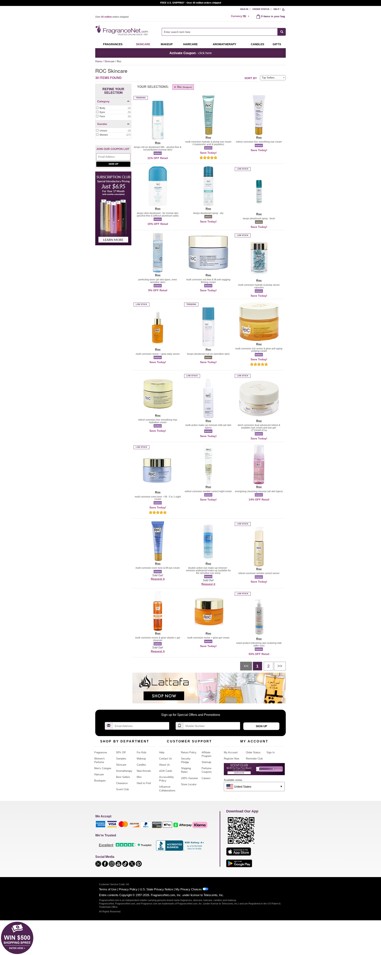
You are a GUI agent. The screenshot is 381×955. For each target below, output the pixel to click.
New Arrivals (144, 770)
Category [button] (103, 101)
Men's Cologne (102, 768)
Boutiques (100, 780)
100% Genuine (189, 778)
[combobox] (224, 32)
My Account (231, 752)
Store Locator (188, 784)
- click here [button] (190, 53)
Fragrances (112, 44)
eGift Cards (165, 770)
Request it (158, 578)
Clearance (122, 783)
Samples (121, 758)
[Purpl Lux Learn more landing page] (254, 770)
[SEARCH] (282, 32)
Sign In (244, 9)
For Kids (141, 752)
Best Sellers (123, 777)
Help (276, 9)
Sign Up (113, 164)
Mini (139, 777)
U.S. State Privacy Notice (156, 889)
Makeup (167, 44)
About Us (164, 764)
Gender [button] (102, 124)
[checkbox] (113, 108)
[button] (157, 123)
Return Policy (188, 752)
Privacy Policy (128, 889)
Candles (141, 764)
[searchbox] (220, 32)
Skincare (143, 44)
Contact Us (165, 758)
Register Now (231, 758)
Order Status (260, 9)
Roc (184, 86)
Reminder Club (254, 758)
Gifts (277, 44)
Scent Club (122, 789)
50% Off (121, 752)
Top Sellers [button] (268, 77)
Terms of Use (107, 889)
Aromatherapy (124, 770)
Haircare (190, 44)
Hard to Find (144, 783)
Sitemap (206, 762)
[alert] (240, 16)
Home (98, 61)
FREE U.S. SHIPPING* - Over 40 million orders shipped (190, 2)
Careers (206, 778)
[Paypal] (146, 824)
